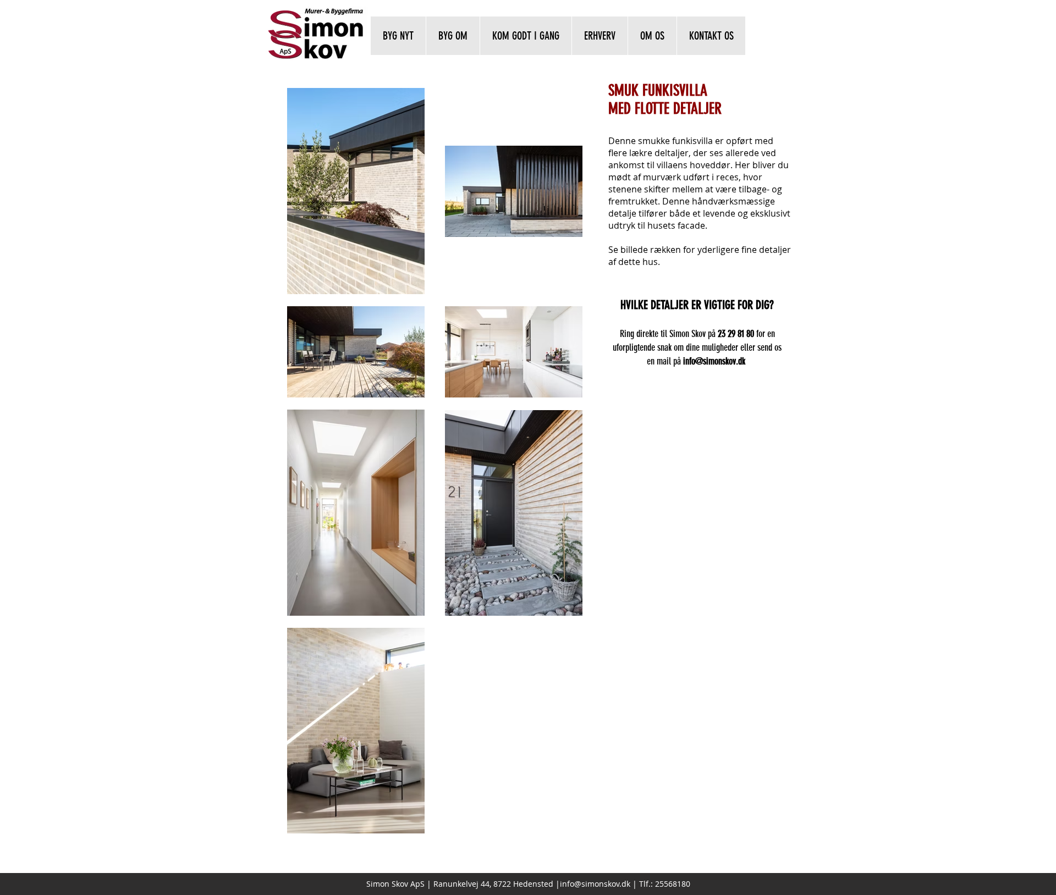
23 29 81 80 (736, 334)
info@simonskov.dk (595, 884)
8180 (681, 884)
